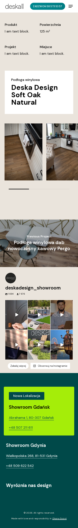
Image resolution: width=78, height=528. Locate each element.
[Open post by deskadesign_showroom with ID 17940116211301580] (62, 315)
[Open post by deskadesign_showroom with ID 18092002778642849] (39, 315)
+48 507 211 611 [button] (21, 427)
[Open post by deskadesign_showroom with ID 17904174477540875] (16, 315)
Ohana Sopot (59, 518)
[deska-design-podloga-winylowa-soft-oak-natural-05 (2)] (23, 151)
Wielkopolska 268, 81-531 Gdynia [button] (31, 456)
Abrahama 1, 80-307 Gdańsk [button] (31, 417)
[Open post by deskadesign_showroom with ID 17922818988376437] (39, 345)
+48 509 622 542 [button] (20, 465)
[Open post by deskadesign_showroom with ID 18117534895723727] (62, 345)
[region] (39, 156)
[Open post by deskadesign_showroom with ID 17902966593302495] (16, 345)
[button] (71, 6)
